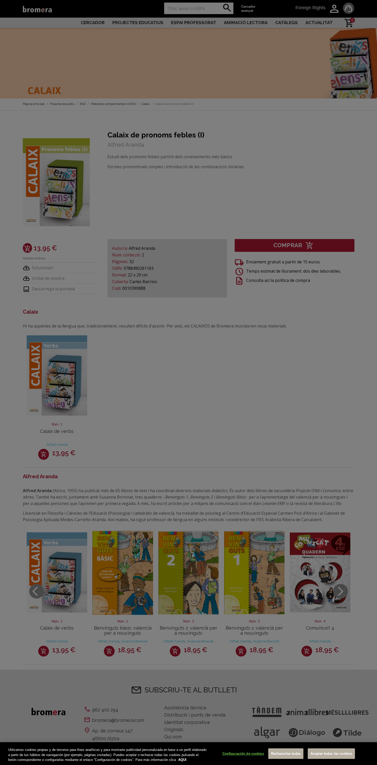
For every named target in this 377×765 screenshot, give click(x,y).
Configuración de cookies (243, 754)
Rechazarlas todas (286, 754)
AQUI (182, 760)
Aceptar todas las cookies (331, 754)
